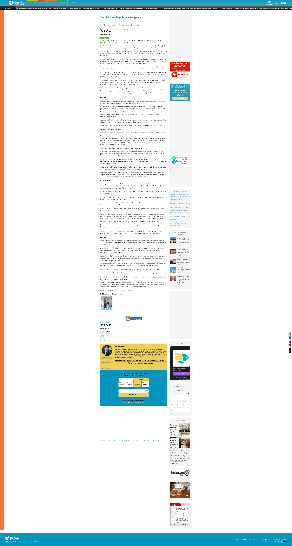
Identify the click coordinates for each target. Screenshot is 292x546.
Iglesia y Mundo (50, 3)
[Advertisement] (133, 425)
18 (177, 404)
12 (180, 401)
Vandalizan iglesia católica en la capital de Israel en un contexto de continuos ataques (43, 8)
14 (185, 401)
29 (188, 407)
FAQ (242, 539)
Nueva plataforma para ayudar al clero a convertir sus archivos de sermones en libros (180, 218)
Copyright (275, 539)
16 (171, 404)
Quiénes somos (235, 539)
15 (188, 401)
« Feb (171, 414)
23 (171, 407)
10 (174, 401)
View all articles (105, 341)
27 (183, 407)
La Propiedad (247, 539)
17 (174, 404)
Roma (41, 3)
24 (174, 407)
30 (171, 410)
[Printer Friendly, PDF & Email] (104, 38)
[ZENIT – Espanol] (18, 3)
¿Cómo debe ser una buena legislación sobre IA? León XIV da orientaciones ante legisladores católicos (180, 203)
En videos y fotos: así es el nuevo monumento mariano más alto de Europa (183, 269)
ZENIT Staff (117, 29)
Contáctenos (282, 539)
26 (180, 407)
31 (174, 410)
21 (185, 404)
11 (177, 401)
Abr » (174, 414)
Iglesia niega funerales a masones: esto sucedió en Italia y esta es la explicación (183, 261)
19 (180, 404)
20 (183, 404)
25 (177, 407)
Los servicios (255, 539)
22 (188, 404)
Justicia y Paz (126, 29)
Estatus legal (268, 539)
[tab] (175, 504)
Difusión (262, 539)
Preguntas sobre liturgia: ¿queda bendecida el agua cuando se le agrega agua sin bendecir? (183, 252)
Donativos (72, 3)
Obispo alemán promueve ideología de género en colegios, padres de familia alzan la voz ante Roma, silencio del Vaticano (183, 279)
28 (185, 407)
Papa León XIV (33, 3)
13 (183, 401)
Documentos (62, 3)
